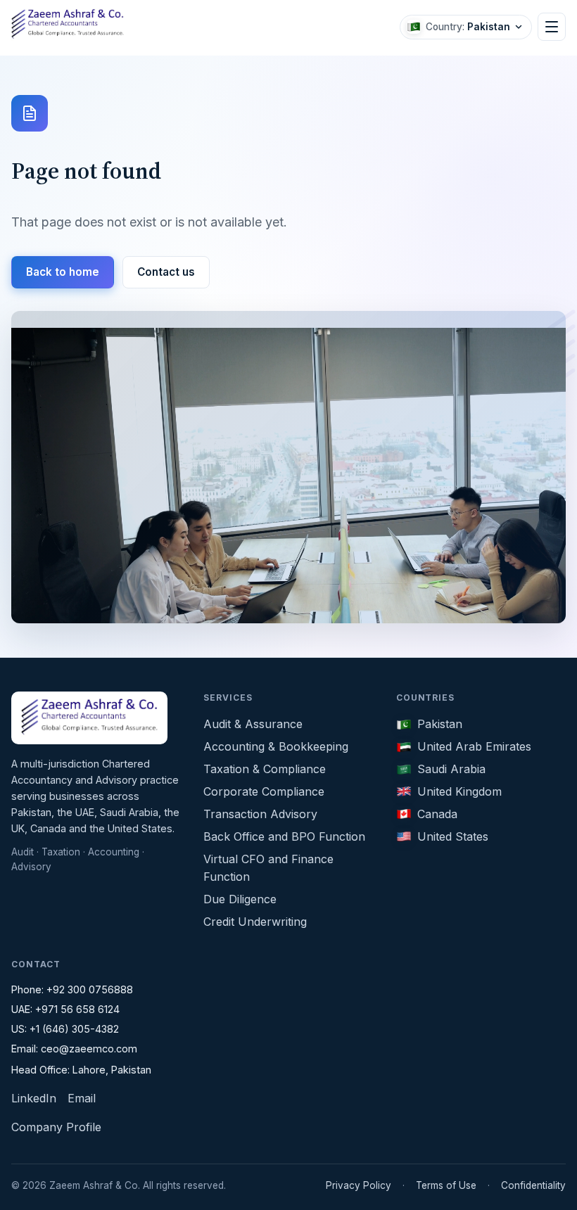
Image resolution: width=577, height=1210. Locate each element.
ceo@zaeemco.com (89, 1049)
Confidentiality (533, 1185)
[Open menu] (552, 27)
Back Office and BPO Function (284, 836)
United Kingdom (459, 791)
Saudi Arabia (451, 769)
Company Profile (56, 1127)
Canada (437, 814)
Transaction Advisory (260, 814)
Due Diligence (240, 899)
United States (452, 836)
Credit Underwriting (255, 922)
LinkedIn (33, 1098)
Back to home (62, 272)
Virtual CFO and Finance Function (268, 868)
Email (82, 1098)
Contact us (166, 272)
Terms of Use (446, 1185)
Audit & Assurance (253, 724)
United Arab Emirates (474, 746)
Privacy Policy (358, 1185)
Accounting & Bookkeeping (275, 746)
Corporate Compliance (263, 791)
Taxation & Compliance (264, 769)
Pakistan (439, 724)
